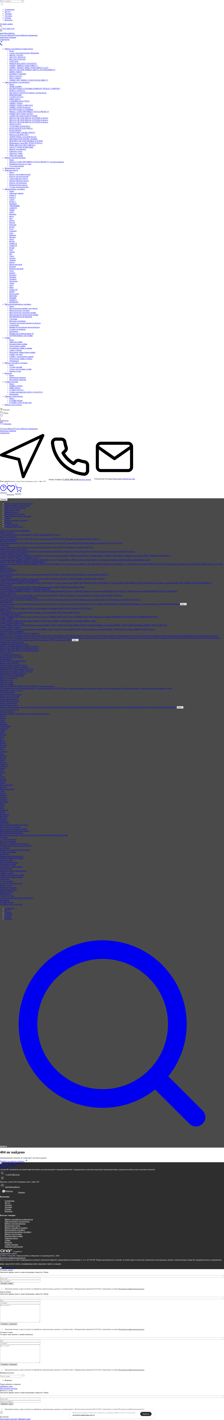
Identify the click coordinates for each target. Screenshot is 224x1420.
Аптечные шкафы (43, 835)
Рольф (11, 248)
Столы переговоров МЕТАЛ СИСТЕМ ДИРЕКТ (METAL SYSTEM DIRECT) (31, 564)
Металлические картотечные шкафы (23, 315)
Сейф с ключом (15, 350)
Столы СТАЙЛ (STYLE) (10, 608)
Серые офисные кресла (18, 179)
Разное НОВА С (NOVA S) (111, 595)
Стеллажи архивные (8, 839)
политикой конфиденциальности (83, 1415)
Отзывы (8, 18)
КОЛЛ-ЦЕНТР (15, 130)
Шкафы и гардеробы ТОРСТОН (80, 547)
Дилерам (8, 14)
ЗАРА (11, 212)
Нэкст (11, 239)
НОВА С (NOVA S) (17, 91)
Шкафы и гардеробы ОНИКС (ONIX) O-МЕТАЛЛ (117, 625)
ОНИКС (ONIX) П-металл (19, 107)
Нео (10, 218)
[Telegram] (1, 42)
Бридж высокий (15, 264)
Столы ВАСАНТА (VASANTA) (13, 600)
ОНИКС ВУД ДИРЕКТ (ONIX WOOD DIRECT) (28, 80)
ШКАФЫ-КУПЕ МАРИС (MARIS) (23, 139)
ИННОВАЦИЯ (15, 95)
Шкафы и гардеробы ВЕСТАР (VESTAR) (105, 543)
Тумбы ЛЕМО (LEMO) (28, 587)
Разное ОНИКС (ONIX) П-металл (141, 629)
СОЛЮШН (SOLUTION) (19, 101)
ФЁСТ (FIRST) (15, 78)
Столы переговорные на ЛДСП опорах (80, 636)
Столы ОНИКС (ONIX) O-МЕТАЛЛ (15, 625)
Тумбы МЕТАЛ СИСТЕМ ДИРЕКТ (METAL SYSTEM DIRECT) (152, 564)
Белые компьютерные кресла (37, 707)
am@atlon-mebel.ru (7, 33)
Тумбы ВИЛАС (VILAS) (30, 535)
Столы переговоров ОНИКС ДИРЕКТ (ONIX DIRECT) (22, 556)
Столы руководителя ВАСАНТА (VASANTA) (55, 552)
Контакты (8, 20)
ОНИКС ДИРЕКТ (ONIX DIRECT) (23, 66)
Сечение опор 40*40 (38, 638)
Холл (11, 285)
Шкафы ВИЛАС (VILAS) (50, 535)
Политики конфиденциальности (131, 1289)
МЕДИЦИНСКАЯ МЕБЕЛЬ (20, 317)
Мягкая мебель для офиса (15, 189)
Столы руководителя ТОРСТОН (39, 547)
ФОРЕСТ (13, 300)
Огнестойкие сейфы (17, 346)
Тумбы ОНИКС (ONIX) (56, 621)
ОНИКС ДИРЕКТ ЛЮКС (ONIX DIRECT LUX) (28, 68)
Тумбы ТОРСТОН (59, 547)
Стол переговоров (16, 166)
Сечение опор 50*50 (55, 638)
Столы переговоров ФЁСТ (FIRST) (14, 579)
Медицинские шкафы (59, 835)
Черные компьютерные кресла (164, 707)
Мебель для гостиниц (13, 405)
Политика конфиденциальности (13, 1258)
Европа (12, 273)
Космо (11, 220)
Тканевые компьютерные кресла (139, 707)
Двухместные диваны (23, 714)
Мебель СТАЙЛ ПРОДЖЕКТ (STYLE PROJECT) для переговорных (36, 162)
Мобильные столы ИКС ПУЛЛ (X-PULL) (25, 143)
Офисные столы (15, 151)
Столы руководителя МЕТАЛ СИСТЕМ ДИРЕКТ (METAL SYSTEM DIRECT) (94, 564)
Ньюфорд (13, 204)
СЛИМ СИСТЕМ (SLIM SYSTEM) (23, 116)
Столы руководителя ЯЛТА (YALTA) (44, 575)
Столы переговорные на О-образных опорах (194, 636)
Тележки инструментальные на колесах (25, 323)
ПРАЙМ (12, 298)
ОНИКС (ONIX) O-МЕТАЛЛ (21, 105)
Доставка (8, 16)
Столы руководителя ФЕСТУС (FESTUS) (50, 539)
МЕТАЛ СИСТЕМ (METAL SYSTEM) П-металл (28, 122)
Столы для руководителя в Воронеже (24, 53)
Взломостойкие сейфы (18, 344)
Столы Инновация (7, 604)
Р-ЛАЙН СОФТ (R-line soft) (20, 403)
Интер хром (14, 294)
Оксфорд (12, 279)
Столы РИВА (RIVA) (8, 613)
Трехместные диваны (40, 714)
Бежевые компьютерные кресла (13, 707)
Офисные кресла (11, 170)
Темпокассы (14, 361)
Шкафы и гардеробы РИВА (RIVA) (49, 613)
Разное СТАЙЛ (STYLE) (82, 608)
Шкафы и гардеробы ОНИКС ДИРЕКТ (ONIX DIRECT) (148, 556)
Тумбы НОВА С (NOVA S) (33, 595)
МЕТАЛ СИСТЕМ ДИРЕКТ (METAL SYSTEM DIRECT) (32, 70)
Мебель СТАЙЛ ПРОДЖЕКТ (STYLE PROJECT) (29, 112)
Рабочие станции (7, 636)
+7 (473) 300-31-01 (7, 29)
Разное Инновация (172, 604)
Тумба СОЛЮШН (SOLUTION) (81, 617)
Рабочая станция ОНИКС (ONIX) (33, 621)
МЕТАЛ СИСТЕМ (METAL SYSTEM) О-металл (28, 120)
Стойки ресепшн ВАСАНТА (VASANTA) (26, 392)
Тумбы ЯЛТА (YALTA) (69, 575)
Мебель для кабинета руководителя (19, 49)
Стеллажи (13, 319)
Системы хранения (22, 636)
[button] (112, 4)
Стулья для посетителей (18, 187)
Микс (11, 287)
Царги (137, 636)
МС (10, 254)
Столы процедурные (27, 835)
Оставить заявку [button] (6, 24)
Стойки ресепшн (11, 382)
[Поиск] (23, 1)
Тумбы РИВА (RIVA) (26, 613)
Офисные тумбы (16, 153)
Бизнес (12, 227)
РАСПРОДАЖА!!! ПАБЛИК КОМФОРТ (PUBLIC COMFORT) (34, 89)
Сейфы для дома (15, 354)
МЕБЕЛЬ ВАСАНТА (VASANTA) (23, 63)
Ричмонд (12, 275)
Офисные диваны (16, 193)
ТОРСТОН (13, 61)
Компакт (12, 235)
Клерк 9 (12, 195)
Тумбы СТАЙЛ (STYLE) (30, 608)
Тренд (11, 256)
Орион (12, 252)
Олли (11, 271)
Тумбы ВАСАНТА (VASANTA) (87, 552)
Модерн (12, 237)
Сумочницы (14, 325)
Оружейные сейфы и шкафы (20, 348)
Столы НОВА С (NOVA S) (11, 595)
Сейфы (7, 338)
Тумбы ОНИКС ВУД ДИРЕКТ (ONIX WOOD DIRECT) (134, 583)
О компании (9, 9)
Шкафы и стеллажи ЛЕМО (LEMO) (51, 587)
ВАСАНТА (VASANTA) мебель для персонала (27, 93)
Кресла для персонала (18, 183)
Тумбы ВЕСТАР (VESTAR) (78, 543)
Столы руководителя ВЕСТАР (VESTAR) (50, 543)
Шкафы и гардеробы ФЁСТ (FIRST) (90, 579)
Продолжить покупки (8, 1388)
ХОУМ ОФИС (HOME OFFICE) (22, 133)
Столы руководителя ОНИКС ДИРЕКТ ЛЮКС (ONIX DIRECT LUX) (28, 560)
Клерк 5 (12, 197)
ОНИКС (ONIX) (16, 103)
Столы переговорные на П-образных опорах (121, 688)
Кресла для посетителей (18, 177)
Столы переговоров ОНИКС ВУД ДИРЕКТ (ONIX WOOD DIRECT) (27, 583)
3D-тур (7, 12)
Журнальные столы (12, 168)
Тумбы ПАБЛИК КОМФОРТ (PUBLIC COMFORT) (63, 591)
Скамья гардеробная (17, 329)
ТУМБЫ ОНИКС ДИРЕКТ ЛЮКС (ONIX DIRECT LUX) (79, 560)
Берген (12, 241)
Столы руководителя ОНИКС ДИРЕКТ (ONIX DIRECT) (68, 556)
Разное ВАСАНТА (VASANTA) (128, 600)
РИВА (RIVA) (14, 99)
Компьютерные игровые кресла (88, 707)
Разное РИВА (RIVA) (71, 613)
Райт (11, 250)
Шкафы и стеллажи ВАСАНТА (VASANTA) (117, 552)
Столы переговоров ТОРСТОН (13, 547)
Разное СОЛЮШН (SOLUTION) (145, 617)
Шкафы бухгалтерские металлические (24, 327)
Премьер (12, 277)
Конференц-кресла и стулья (20, 164)
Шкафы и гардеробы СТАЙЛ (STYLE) (56, 608)
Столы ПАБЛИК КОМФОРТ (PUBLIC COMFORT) (21, 591)
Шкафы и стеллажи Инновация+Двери (149, 604)
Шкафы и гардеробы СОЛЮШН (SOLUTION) (113, 617)
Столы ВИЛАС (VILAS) (10, 535)
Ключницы (13, 331)
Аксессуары (69, 638)
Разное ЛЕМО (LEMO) (75, 587)
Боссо (11, 216)
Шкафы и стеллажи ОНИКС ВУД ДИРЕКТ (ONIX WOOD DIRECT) (184, 583)
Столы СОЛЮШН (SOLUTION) (13, 617)
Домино (12, 260)
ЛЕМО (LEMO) (15, 86)
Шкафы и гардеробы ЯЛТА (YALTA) (93, 575)
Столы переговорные (55, 636)
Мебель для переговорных (15, 158)
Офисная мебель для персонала (17, 82)
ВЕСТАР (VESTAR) (17, 59)
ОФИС (12, 210)
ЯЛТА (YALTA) (15, 76)
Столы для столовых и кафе (20, 369)
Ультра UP (13, 290)
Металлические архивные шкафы (22, 313)
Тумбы (99, 636)
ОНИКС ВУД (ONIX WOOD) (21, 114)
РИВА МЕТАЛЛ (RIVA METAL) (22, 145)
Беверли (12, 267)
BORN (12, 292)
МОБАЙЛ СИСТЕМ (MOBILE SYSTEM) (26, 141)
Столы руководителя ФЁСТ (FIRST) (43, 579)
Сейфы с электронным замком (21, 357)
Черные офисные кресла (19, 181)
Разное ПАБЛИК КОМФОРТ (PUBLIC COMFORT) (157, 591)
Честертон (13, 281)
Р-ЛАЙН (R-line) (16, 401)
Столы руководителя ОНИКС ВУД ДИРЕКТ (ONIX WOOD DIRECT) (83, 583)
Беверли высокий (16, 269)
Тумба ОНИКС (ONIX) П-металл (76, 629)
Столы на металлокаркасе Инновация (30, 604)
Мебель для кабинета (17, 149)
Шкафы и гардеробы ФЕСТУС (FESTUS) (83, 539)
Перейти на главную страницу (12, 1161)
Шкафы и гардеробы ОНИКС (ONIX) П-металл (108, 629)
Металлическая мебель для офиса (18, 304)
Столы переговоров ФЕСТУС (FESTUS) (16, 539)
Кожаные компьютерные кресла (62, 707)
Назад (11, 51)
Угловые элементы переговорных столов (118, 636)
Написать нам (129, 479)
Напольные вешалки (17, 377)
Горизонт (13, 231)
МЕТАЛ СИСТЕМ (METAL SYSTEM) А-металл (28, 118)
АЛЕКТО (13, 208)
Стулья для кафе (15, 367)
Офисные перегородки (14, 396)
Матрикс (12, 214)
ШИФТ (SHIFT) (15, 72)
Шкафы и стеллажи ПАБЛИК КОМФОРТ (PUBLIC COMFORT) (110, 591)
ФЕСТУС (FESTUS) (17, 57)
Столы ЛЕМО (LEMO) (9, 587)
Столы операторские (38, 636)
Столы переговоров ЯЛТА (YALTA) (14, 575)
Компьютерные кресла (18, 185)
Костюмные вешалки (17, 380)
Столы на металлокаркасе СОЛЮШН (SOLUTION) (47, 617)
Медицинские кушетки (9, 835)
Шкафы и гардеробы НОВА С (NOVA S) (84, 595)
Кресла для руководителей (19, 174)
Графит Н (13, 246)
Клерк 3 (12, 202)
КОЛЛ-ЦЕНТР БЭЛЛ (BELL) (21, 128)
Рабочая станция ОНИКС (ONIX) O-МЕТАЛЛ (48, 625)
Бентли (12, 223)
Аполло (12, 258)
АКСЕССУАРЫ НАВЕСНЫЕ (21, 147)
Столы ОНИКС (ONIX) (9, 621)
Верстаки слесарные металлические (14, 844)
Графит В (13, 243)
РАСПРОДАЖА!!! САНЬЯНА (21, 110)
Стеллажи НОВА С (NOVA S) (56, 595)
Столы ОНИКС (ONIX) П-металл (13, 629)
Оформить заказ (6, 1386)
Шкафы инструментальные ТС (21, 334)
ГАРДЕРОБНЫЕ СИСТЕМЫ (21, 336)
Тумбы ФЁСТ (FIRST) (67, 579)
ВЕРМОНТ (13, 302)
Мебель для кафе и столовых (16, 363)
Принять (146, 1414)
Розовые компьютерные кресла (113, 707)
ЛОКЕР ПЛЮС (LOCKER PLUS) (22, 137)
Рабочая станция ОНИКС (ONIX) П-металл (45, 629)
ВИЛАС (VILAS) (16, 55)
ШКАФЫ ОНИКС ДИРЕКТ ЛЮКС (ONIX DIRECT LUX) (126, 560)
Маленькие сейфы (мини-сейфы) (22, 352)
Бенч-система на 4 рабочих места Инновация (100, 604)
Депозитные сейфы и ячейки (20, 359)
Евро (11, 233)
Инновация (13, 394)
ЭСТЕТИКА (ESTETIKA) (19, 126)
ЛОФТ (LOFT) (15, 124)
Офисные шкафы (16, 156)
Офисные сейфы (16, 342)
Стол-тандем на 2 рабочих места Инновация (64, 604)
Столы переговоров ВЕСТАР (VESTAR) (16, 543)
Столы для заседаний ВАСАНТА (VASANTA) (18, 552)
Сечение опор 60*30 (134, 638)
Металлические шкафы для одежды (23, 308)
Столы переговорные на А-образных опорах (158, 636)
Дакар (11, 283)
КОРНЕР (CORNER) (17, 74)
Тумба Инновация (125, 604)
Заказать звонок (85, 480)
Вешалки (8, 373)
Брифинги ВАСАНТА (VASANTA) (40, 600)
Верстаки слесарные (17, 321)
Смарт (11, 200)
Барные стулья (15, 371)
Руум (11, 229)
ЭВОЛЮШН (14, 206)
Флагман (12, 225)
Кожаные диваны (7, 714)
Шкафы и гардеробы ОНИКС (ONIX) (81, 621)
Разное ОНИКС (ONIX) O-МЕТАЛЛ (152, 625)
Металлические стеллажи (19, 310)
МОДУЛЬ (13, 296)
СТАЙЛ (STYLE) (16, 97)
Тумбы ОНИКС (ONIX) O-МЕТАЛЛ (82, 625)
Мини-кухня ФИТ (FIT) (18, 135)
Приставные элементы (83, 638)
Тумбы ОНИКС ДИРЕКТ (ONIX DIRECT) (108, 556)
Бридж (12, 262)
